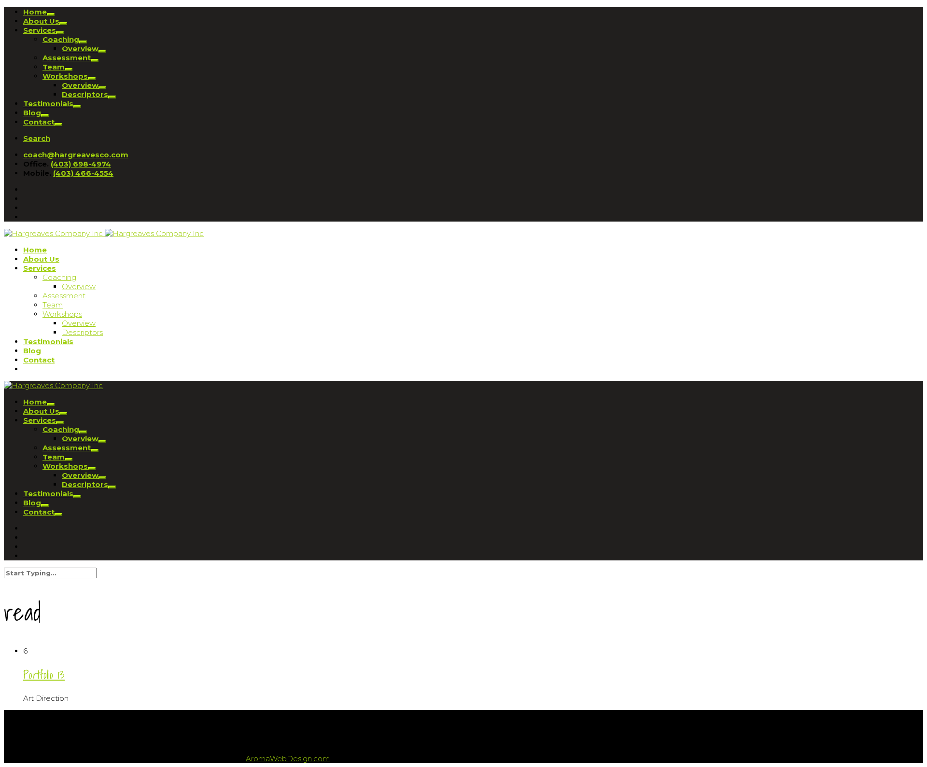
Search (36, 138)
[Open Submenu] (51, 14)
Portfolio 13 (44, 674)
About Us (41, 21)
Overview (80, 48)
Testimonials (48, 103)
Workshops (65, 76)
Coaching (60, 39)
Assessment (66, 57)
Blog (32, 112)
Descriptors (85, 94)
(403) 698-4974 (81, 163)
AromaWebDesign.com (288, 758)
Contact (39, 121)
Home (35, 11)
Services (39, 30)
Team (53, 66)
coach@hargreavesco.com (75, 154)
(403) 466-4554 (83, 173)
